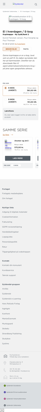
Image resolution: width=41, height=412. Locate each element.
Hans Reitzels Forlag (11, 304)
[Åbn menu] (4, 4)
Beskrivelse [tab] (11, 49)
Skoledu (5, 329)
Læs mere (21, 159)
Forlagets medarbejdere (12, 193)
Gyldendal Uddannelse (10, 11)
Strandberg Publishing (12, 334)
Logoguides (7, 237)
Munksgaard (7, 324)
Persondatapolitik (9, 242)
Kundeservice (8, 270)
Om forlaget (7, 198)
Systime (5, 344)
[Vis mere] (20, 75)
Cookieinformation (10, 217)
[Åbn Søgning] (35, 4)
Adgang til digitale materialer (14, 212)
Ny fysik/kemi (20, 44)
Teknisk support (9, 275)
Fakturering (7, 222)
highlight (6, 309)
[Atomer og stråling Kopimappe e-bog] (8, 144)
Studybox (6, 339)
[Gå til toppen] (2, 410)
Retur (4, 247)
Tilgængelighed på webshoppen (16, 252)
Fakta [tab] (26, 49)
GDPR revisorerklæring (12, 227)
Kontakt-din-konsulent (12, 265)
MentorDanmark (9, 319)
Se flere (8, 135)
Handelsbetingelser (10, 232)
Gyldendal (6, 294)
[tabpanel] (20, 65)
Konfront (6, 314)
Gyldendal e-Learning (11, 299)
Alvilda (5, 289)
